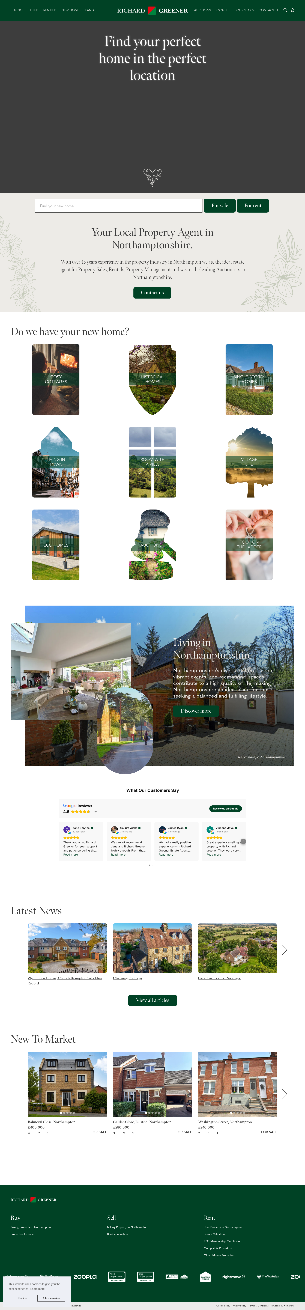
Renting (50, 10)
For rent (253, 206)
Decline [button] (22, 1298)
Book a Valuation (117, 1234)
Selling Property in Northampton (127, 1227)
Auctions (202, 10)
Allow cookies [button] (51, 1298)
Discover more (196, 711)
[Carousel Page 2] (64, 1113)
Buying (17, 10)
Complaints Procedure (218, 1248)
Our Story (245, 10)
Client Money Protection (219, 1255)
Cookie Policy (223, 1306)
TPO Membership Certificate (222, 1241)
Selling (33, 10)
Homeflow (289, 1306)
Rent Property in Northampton (223, 1227)
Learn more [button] (37, 1288)
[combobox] (118, 206)
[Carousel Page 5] (74, 1113)
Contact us (269, 10)
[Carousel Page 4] (71, 1113)
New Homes (71, 10)
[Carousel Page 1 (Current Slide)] (61, 1113)
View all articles (152, 1000)
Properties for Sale (22, 1234)
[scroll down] (152, 178)
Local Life (223, 10)
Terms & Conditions (258, 1306)
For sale (220, 206)
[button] (70, 954)
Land (89, 10)
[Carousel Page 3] (67, 1113)
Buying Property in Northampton (31, 1227)
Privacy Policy (239, 1306)
